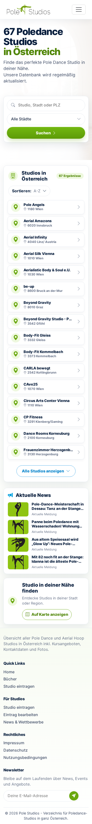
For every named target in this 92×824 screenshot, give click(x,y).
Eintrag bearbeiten (20, 714)
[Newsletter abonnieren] (74, 796)
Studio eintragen (19, 686)
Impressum (13, 742)
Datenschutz (15, 750)
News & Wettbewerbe (23, 722)
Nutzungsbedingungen (25, 757)
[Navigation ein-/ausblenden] (79, 9)
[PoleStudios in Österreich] (28, 9)
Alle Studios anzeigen (43, 471)
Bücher (10, 678)
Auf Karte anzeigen (49, 614)
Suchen (43, 132)
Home (8, 671)
